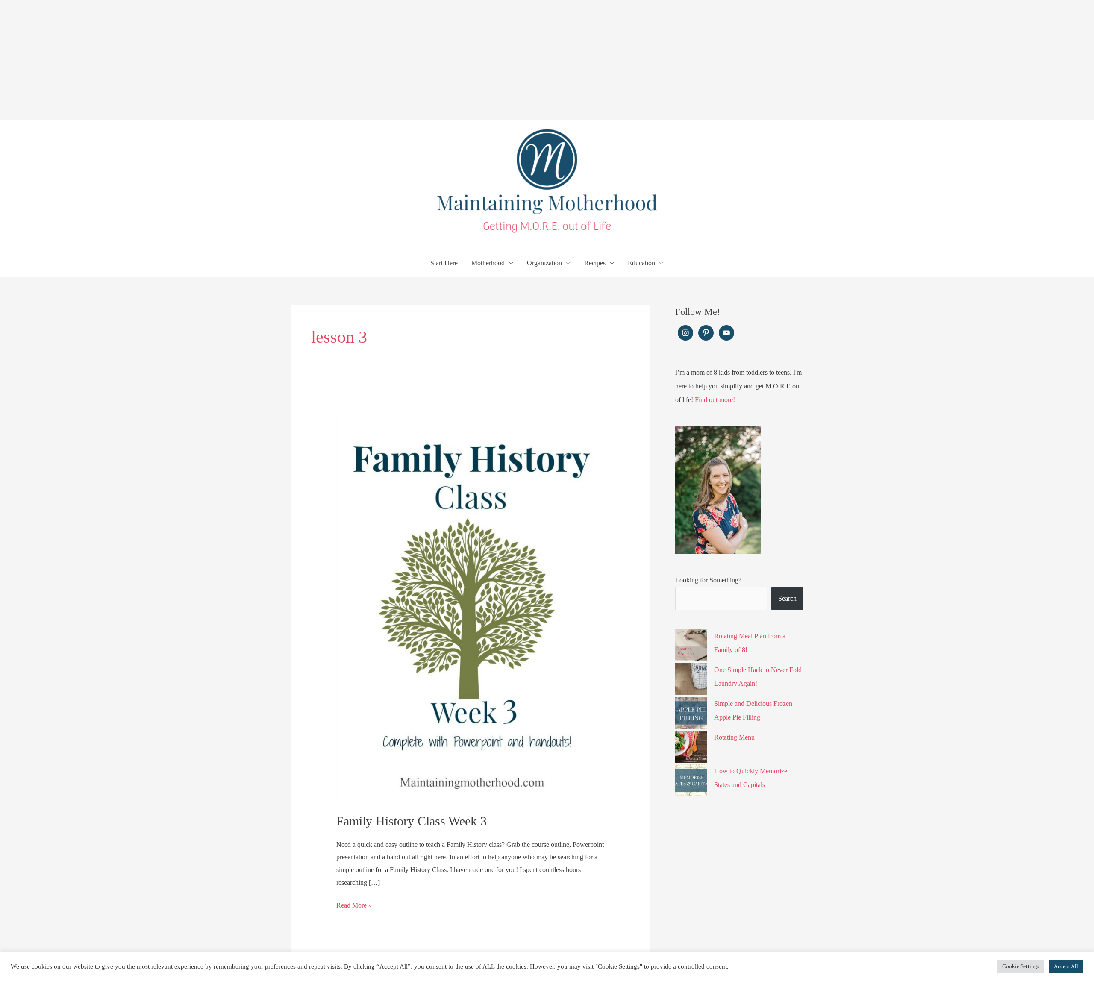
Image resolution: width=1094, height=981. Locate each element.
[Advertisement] (256, 60)
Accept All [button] (1066, 966)
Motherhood (488, 263)
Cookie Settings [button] (1020, 966)
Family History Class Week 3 (411, 821)
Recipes (595, 263)
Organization (544, 263)
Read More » (354, 906)
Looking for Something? (708, 580)
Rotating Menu (734, 737)
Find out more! (715, 399)
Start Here (444, 263)
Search (787, 598)
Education (641, 263)
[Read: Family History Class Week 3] (470, 604)
